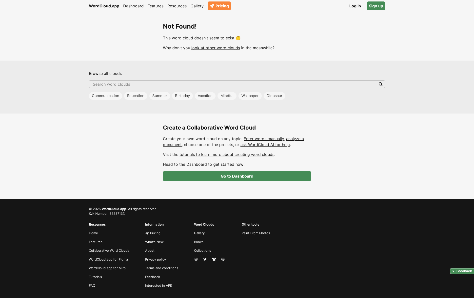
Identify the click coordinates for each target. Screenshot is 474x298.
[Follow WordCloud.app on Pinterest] (223, 259)
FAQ (92, 285)
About (150, 250)
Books (198, 242)
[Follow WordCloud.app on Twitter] (205, 259)
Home (93, 233)
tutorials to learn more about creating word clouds (226, 154)
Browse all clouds (105, 73)
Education (135, 95)
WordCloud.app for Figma (108, 259)
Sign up (376, 5)
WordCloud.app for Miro (107, 268)
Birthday (182, 95)
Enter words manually (264, 138)
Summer (159, 95)
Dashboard (133, 5)
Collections (202, 250)
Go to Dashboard (237, 176)
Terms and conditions (161, 268)
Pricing (222, 5)
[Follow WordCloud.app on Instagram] (196, 259)
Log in (355, 5)
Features (155, 5)
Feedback (152, 277)
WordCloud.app (104, 5)
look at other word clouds (215, 47)
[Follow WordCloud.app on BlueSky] (214, 259)
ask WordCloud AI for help (265, 144)
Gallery (197, 5)
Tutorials (95, 277)
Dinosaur (274, 95)
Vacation (205, 95)
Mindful (227, 95)
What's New (154, 242)
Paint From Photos (256, 233)
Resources (177, 5)
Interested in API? (159, 285)
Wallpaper (250, 95)
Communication (105, 95)
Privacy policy (155, 259)
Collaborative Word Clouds (109, 250)
